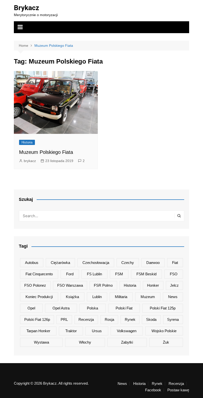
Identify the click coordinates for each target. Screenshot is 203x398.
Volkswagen (126, 331)
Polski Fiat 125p (163, 308)
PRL (64, 319)
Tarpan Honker (38, 331)
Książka (72, 297)
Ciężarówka (60, 262)
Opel (31, 308)
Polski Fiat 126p (37, 319)
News (173, 297)
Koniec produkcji (39, 297)
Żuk (166, 342)
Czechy (127, 262)
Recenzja (86, 319)
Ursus (97, 331)
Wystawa (41, 342)
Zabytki (127, 342)
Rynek (130, 319)
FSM (119, 274)
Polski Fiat (124, 308)
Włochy (85, 342)
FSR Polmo (103, 285)
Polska (92, 308)
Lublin (97, 297)
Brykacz (26, 8)
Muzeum (148, 297)
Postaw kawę (178, 390)
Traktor (71, 331)
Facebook (153, 390)
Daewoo (153, 262)
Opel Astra (61, 308)
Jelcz (174, 285)
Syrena (173, 319)
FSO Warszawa (70, 285)
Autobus (31, 262)
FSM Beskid (146, 274)
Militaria (121, 297)
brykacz (30, 161)
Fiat (175, 262)
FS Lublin (94, 274)
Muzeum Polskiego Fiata (46, 152)
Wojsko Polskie (164, 331)
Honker (153, 285)
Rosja (109, 319)
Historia (27, 142)
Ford (70, 274)
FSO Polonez (35, 285)
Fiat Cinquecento (39, 274)
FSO (174, 274)
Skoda (151, 319)
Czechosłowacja (95, 262)
